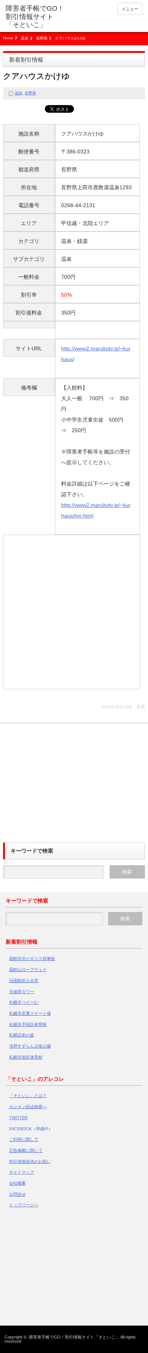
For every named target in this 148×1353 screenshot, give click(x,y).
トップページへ (23, 1205)
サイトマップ (21, 1172)
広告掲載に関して (26, 1150)
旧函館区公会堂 (23, 980)
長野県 (41, 38)
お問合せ (17, 1194)
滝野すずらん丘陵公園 (30, 1046)
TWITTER (18, 1117)
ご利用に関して (23, 1139)
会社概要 (17, 1183)
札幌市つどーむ (23, 1002)
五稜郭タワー (21, 991)
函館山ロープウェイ (28, 969)
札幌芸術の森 (21, 1035)
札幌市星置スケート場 (30, 1013)
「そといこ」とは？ (28, 1095)
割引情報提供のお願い (30, 1161)
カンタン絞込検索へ (28, 1106)
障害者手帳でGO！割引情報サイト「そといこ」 (35, 17)
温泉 (24, 38)
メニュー (129, 8)
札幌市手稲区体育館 (28, 1024)
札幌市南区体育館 (26, 1057)
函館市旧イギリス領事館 (32, 958)
